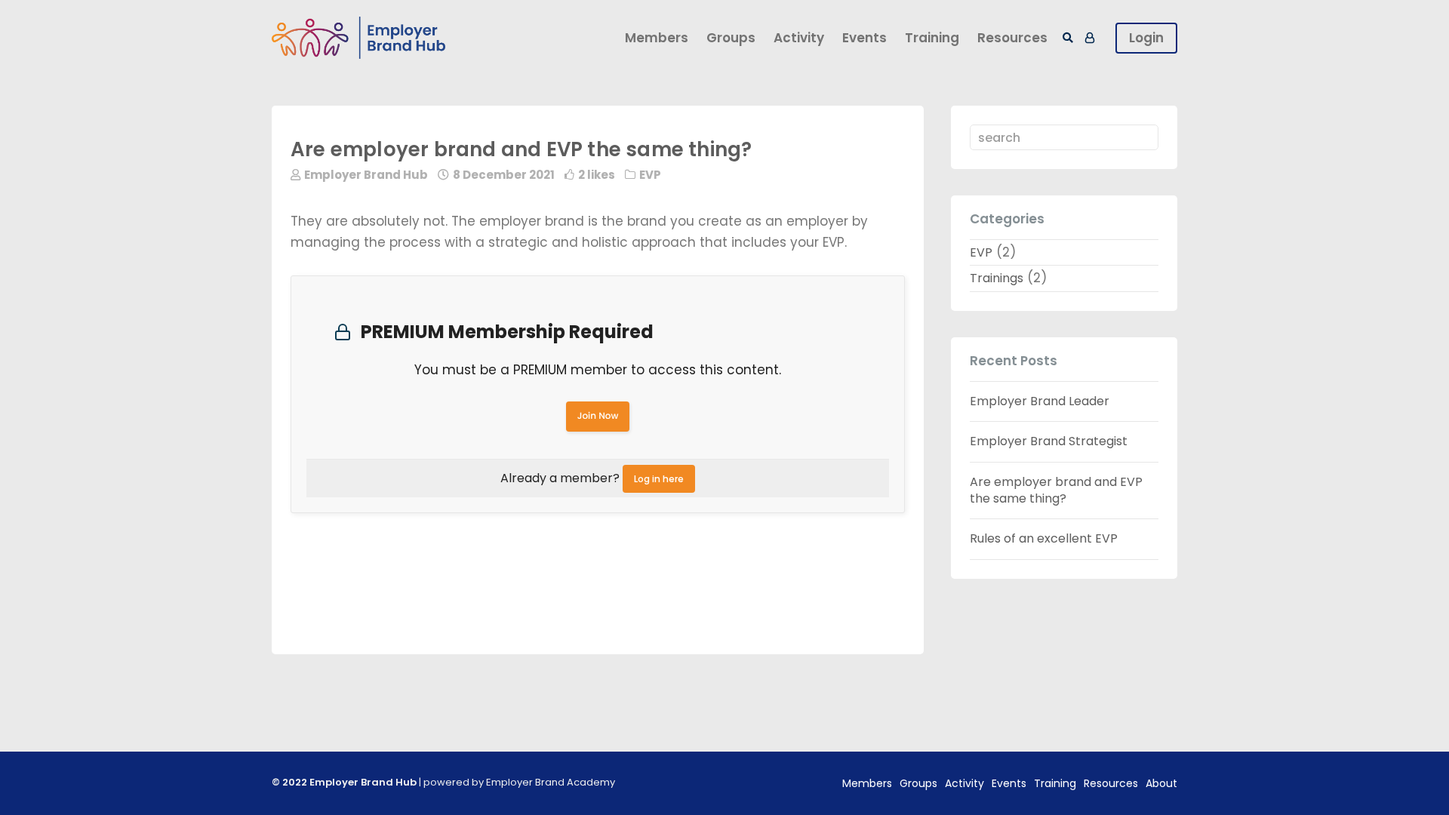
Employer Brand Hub (366, 175)
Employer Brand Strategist (1049, 441)
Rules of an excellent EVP (1044, 538)
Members (656, 38)
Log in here (659, 478)
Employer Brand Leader (1039, 401)
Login (1146, 38)
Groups (730, 38)
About (1161, 783)
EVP (650, 175)
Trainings (996, 278)
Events (864, 38)
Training (932, 38)
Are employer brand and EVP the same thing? (1056, 490)
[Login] (1089, 37)
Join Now (598, 416)
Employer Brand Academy (550, 782)
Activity (799, 38)
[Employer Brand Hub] (358, 38)
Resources (1012, 38)
